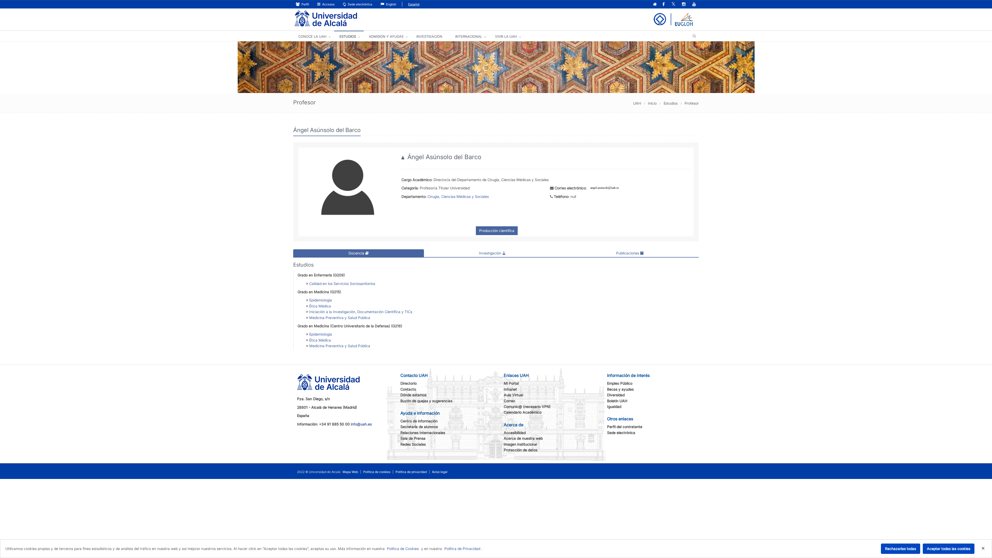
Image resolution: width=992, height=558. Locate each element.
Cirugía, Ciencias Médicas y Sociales (458, 196)
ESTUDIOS (347, 36)
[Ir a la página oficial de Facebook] (663, 4)
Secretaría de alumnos (419, 426)
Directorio (408, 383)
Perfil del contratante (624, 426)
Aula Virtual (513, 395)
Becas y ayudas (620, 389)
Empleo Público (619, 383)
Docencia (356, 253)
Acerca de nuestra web (523, 438)
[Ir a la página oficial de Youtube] (694, 4)
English (390, 4)
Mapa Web (350, 472)
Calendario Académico (522, 412)
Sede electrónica (359, 4)
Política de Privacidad (462, 548)
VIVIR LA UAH (506, 36)
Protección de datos (520, 450)
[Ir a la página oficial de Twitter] (673, 4)
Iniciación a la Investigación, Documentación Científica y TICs (360, 311)
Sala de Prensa (412, 438)
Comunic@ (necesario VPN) (527, 406)
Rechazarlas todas (900, 548)
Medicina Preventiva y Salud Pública (339, 317)
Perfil (305, 4)
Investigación (490, 253)
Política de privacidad (411, 472)
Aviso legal (439, 472)
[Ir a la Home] (326, 19)
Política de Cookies (403, 548)
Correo (509, 401)
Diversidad (616, 395)
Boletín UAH (617, 401)
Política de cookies (376, 472)
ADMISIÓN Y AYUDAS (386, 36)
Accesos (328, 4)
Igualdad (614, 406)
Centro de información (419, 421)
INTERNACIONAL (468, 36)
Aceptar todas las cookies (948, 548)
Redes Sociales (413, 444)
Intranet (510, 389)
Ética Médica (320, 306)
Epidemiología (320, 300)
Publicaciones (628, 253)
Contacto (408, 389)
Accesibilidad (515, 432)
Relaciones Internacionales (422, 432)
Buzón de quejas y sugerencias (426, 401)
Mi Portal (511, 383)
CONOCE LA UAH (312, 36)
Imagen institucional (520, 444)
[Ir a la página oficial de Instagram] (684, 4)
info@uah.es (361, 424)
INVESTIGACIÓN (429, 36)
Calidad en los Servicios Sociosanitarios (342, 283)
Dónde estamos (413, 395)
